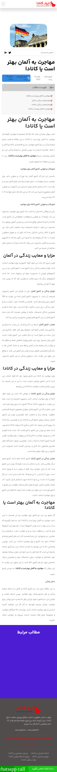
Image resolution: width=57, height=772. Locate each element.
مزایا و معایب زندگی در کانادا (41, 104)
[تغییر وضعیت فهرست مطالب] (50, 87)
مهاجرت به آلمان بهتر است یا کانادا (38, 96)
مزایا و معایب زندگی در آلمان (41, 100)
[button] (3, 4)
